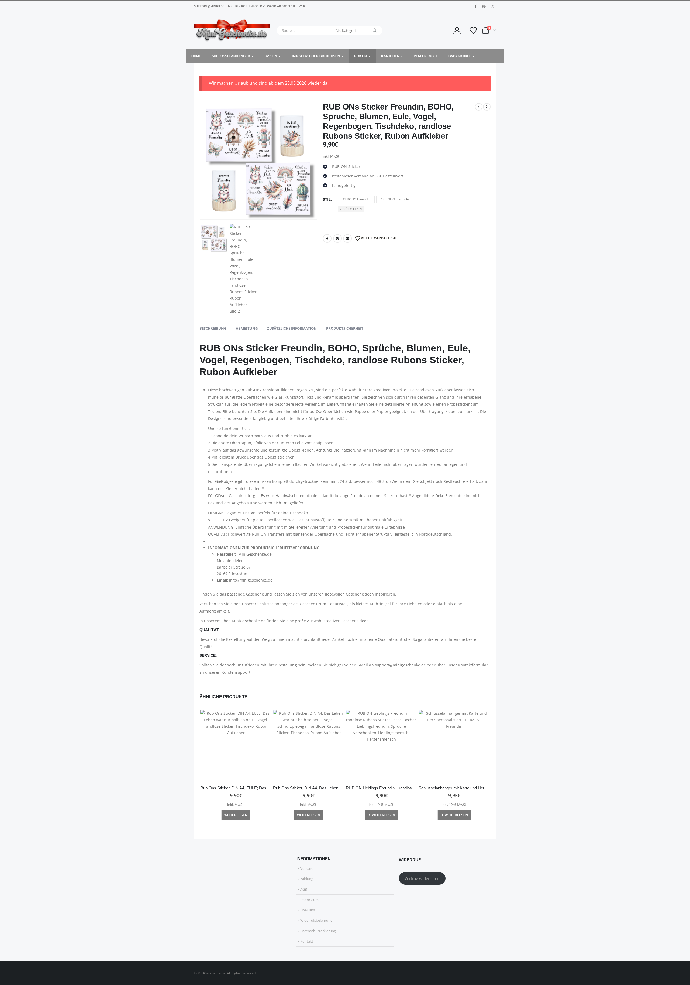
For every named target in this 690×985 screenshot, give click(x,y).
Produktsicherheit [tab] (344, 328)
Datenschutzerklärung (318, 930)
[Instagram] (492, 6)
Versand (306, 868)
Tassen (270, 56)
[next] (487, 107)
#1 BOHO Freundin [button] (356, 199)
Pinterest (337, 238)
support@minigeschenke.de (400, 665)
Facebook (327, 238)
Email (347, 238)
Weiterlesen (235, 815)
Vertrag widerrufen (422, 878)
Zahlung (306, 878)
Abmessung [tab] (247, 328)
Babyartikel (459, 56)
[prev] (478, 107)
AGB (303, 889)
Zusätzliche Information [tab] (292, 328)
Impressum (309, 899)
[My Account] (457, 30)
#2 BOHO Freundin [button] (395, 199)
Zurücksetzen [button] (351, 209)
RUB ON (360, 56)
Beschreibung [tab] (212, 328)
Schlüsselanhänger (231, 56)
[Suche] (374, 30)
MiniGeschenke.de (248, 620)
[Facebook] (475, 6)
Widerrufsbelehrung (316, 920)
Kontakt (306, 941)
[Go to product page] (235, 745)
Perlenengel (426, 56)
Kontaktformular (473, 665)
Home (196, 56)
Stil (327, 199)
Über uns (307, 910)
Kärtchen (390, 56)
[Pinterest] (483, 6)
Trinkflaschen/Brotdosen (315, 56)
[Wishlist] (473, 30)
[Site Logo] (232, 30)
